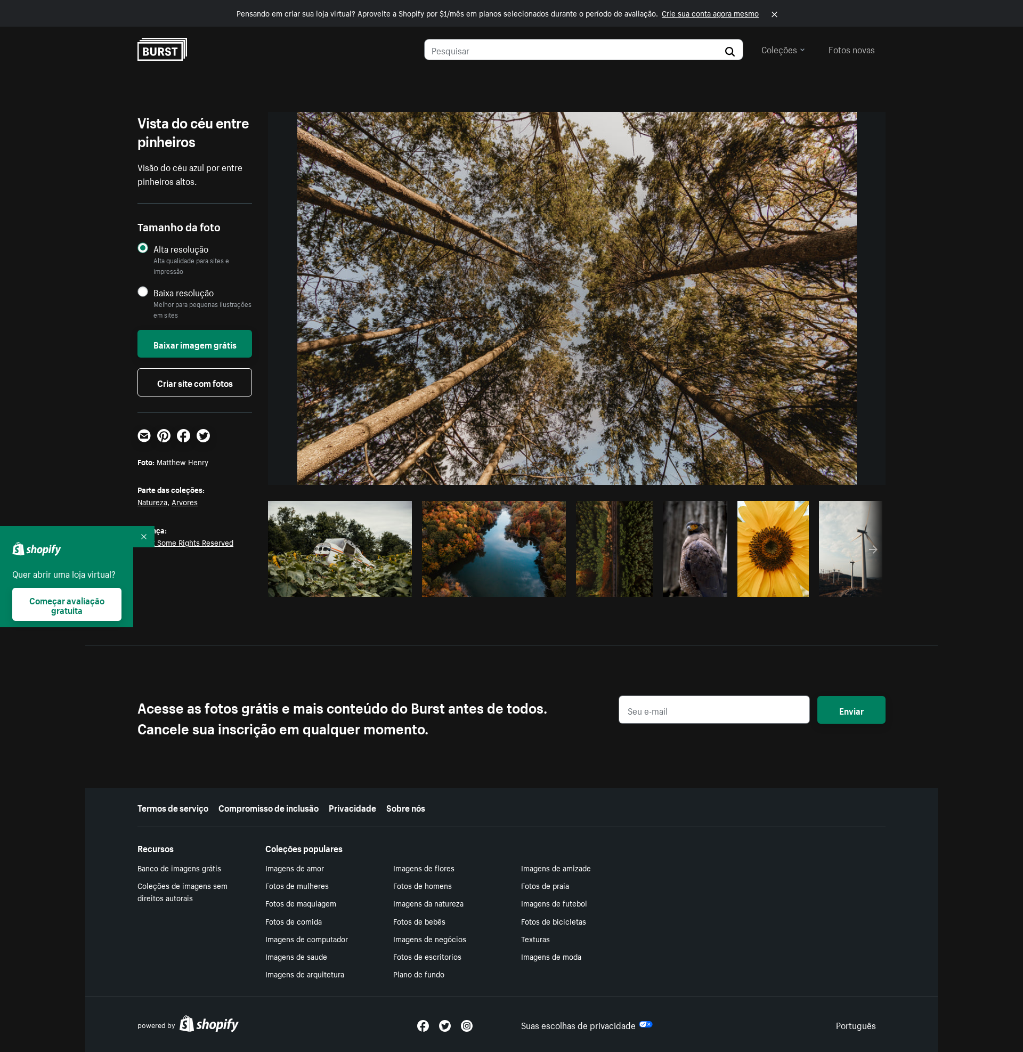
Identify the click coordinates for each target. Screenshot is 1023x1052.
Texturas (535, 938)
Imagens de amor (294, 867)
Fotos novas (852, 48)
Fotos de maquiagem (300, 903)
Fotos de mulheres (297, 885)
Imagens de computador (306, 938)
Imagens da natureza (428, 903)
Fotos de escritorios (427, 956)
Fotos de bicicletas (553, 921)
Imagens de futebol (554, 903)
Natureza (152, 501)
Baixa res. (382, 585)
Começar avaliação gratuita (66, 604)
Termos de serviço (172, 807)
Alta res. (339, 585)
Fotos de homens (422, 885)
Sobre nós (405, 807)
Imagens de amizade (556, 867)
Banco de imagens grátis (179, 867)
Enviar (851, 710)
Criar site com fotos (195, 382)
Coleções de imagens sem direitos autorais (182, 891)
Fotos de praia (545, 885)
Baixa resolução (183, 292)
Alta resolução (180, 248)
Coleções (779, 48)
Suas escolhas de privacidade (578, 1024)
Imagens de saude (296, 956)
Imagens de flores (423, 867)
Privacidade (352, 807)
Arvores (185, 501)
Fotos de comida (293, 921)
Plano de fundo (418, 974)
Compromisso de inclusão (268, 807)
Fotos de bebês (419, 921)
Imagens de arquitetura (304, 974)
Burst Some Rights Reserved (185, 542)
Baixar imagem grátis (195, 344)
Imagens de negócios (429, 938)
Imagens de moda (551, 956)
